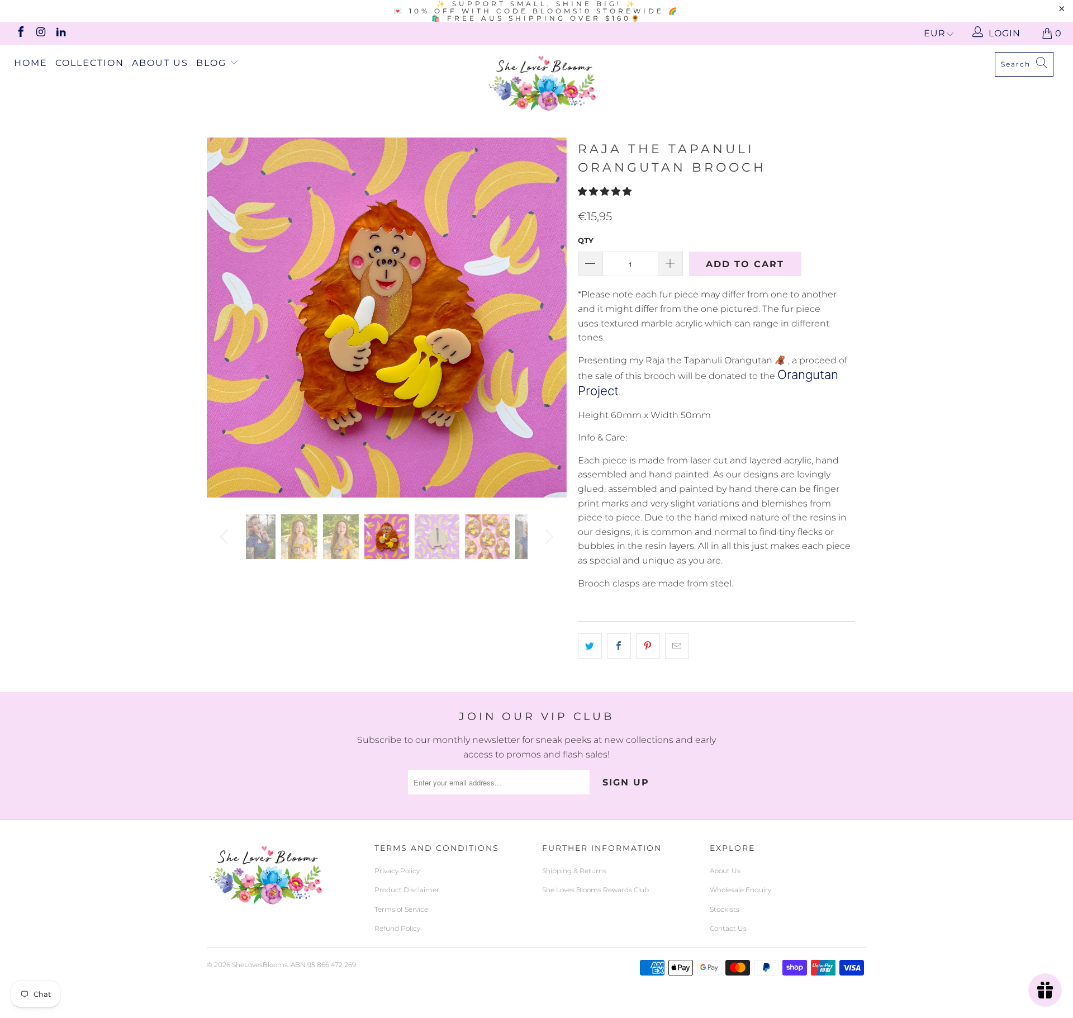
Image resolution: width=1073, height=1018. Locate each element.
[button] (606, 191)
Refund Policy (397, 928)
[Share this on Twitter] (590, 646)
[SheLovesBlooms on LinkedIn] (60, 33)
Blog (213, 63)
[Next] (547, 317)
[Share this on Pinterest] (648, 646)
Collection (89, 63)
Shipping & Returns (574, 871)
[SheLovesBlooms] (542, 83)
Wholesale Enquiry (740, 890)
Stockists (724, 909)
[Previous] (226, 317)
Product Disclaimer (406, 890)
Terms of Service (401, 909)
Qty (586, 240)
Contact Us (728, 928)
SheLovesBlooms (260, 964)
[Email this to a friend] (677, 646)
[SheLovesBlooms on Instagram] (40, 33)
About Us (160, 63)
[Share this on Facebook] (619, 646)
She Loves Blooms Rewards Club (595, 890)
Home (31, 63)
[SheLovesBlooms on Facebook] (20, 33)
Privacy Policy (397, 871)
